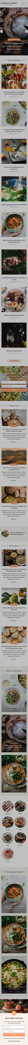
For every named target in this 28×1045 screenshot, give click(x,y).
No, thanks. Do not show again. (14, 1041)
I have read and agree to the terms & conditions (14, 1038)
